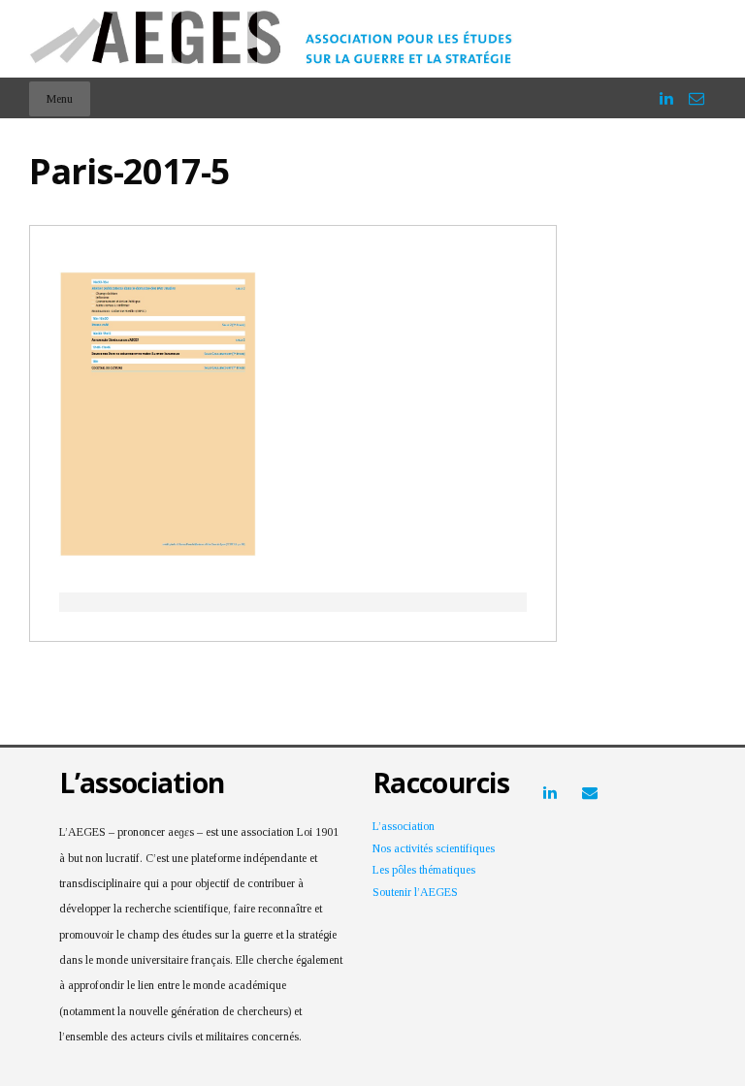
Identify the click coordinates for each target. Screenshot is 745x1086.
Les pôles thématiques (423, 870)
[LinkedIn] (666, 89)
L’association (403, 826)
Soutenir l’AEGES (415, 892)
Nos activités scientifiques (433, 848)
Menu (60, 99)
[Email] (696, 89)
